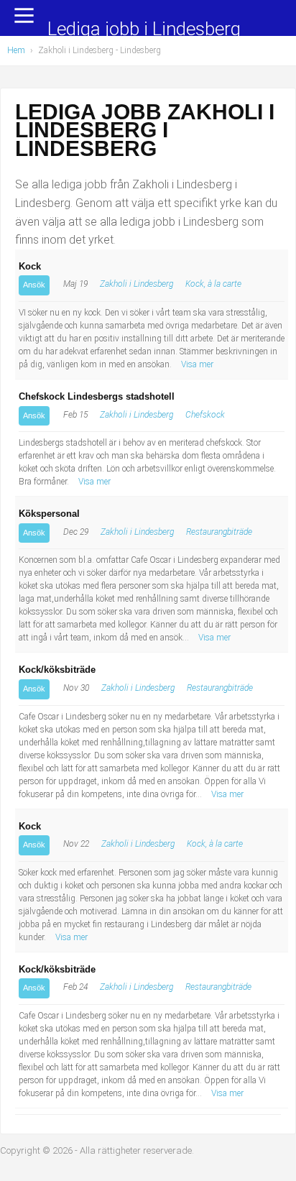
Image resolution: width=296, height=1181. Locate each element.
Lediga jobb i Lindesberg (144, 30)
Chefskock (205, 415)
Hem (16, 50)
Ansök (34, 284)
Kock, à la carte (213, 284)
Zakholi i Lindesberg (136, 284)
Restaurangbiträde (219, 532)
